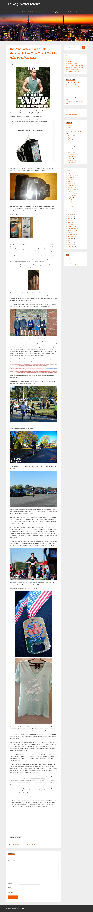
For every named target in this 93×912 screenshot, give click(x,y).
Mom (69, 59)
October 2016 (71, 191)
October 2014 (71, 232)
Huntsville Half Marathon (26, 64)
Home (18, 12)
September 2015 (72, 212)
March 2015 (71, 222)
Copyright (70, 138)
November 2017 (72, 175)
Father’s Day (81, 91)
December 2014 (72, 228)
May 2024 (70, 173)
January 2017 (71, 187)
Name (10, 883)
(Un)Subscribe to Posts (72, 114)
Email (10, 887)
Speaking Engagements (57, 12)
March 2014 (71, 246)
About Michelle (39, 12)
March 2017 (71, 185)
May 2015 (70, 218)
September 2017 (72, 177)
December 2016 (72, 190)
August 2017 (71, 179)
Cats (69, 128)
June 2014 (70, 240)
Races (47, 12)
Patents (70, 148)
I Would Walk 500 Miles (74, 71)
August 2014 (71, 236)
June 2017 (70, 181)
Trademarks (71, 156)
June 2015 (70, 216)
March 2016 (71, 204)
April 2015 (71, 220)
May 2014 (70, 242)
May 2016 (70, 202)
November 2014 (72, 230)
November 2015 (72, 208)
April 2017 (71, 183)
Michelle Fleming (27, 844)
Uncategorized (72, 160)
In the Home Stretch (73, 63)
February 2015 (72, 224)
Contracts (70, 136)
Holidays (70, 144)
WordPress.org (72, 264)
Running (70, 152)
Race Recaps (37, 844)
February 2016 (72, 206)
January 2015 (71, 226)
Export (70, 140)
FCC (69, 142)
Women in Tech (72, 162)
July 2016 (70, 198)
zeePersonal (22, 908)
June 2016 (70, 200)
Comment (11, 861)
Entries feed (71, 260)
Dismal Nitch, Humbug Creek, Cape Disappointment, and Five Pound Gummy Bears (75, 67)
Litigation (70, 146)
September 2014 (72, 234)
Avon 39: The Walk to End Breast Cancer (75, 12)
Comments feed (72, 262)
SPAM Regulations (73, 154)
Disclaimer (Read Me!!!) (27, 12)
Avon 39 (70, 125)
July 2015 (70, 214)
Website (10, 892)
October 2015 (71, 210)
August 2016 (71, 196)
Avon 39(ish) (71, 61)
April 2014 (71, 244)
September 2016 (72, 194)
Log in (69, 258)
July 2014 (70, 238)
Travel (69, 158)
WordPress (14, 908)
